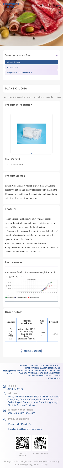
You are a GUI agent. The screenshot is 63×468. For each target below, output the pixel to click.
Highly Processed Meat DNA (20, 72)
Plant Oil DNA (14, 62)
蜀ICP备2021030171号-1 (37, 464)
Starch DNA (13, 67)
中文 (34, 5)
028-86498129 (15, 389)
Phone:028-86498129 (19, 424)
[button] (31, 153)
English (41, 5)
